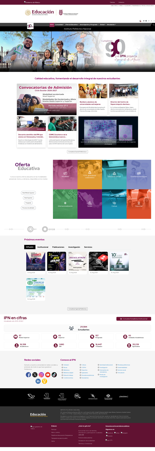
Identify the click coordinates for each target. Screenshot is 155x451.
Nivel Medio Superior (28, 193)
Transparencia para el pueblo (59, 438)
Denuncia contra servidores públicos (117, 426)
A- (151, 21)
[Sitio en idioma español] (140, 21)
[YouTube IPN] (47, 374)
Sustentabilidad (122, 367)
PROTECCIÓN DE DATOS (148, 5)
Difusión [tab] (29, 247)
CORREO (120, 5)
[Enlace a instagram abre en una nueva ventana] (124, 433)
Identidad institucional (106, 365)
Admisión (66, 365)
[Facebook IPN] (28, 374)
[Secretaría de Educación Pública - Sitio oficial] (40, 12)
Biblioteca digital (68, 373)
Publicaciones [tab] (58, 247)
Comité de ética (68, 378)
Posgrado (28, 203)
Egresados (85, 373)
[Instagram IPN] (41, 374)
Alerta (53, 441)
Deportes (84, 370)
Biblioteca (66, 370)
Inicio (52, 24)
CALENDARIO (127, 5)
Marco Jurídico (55, 432)
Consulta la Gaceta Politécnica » (77, 152)
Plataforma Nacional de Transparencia (62, 435)
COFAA (84, 367)
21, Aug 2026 (73, 272)
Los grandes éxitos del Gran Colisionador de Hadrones (46, 110)
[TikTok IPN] (54, 374)
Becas (65, 367)
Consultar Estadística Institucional (135, 319)
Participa (53, 429)
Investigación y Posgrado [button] (88, 24)
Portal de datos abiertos (85, 438)
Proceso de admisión (28, 208)
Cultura (84, 365)
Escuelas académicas (88, 375)
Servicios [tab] (88, 247)
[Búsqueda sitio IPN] (153, 24)
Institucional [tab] (43, 247)
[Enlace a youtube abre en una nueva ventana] (109, 436)
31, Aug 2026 (31, 272)
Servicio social (122, 370)
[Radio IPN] (32, 229)
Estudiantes (85, 378)
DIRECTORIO (114, 5)
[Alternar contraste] (146, 21)
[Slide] (45, 113)
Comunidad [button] (59, 24)
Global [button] (102, 24)
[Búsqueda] (128, 2)
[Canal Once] (48, 229)
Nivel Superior (28, 198)
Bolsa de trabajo (68, 375)
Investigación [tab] (74, 247)
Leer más (81, 434)
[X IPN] (34, 374)
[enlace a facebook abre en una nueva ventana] (109, 433)
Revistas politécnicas (124, 365)
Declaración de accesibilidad (86, 441)
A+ (149, 21)
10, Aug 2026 (115, 272)
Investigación (103, 367)
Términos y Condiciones (85, 443)
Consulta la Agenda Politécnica (78, 309)
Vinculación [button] (111, 24)
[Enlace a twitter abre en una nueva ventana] (116, 433)
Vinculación (121, 373)
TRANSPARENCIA (136, 5)
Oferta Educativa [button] (71, 24)
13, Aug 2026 (94, 272)
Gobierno (121, 2)
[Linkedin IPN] (38, 381)
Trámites (112, 2)
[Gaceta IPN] (44, 381)
